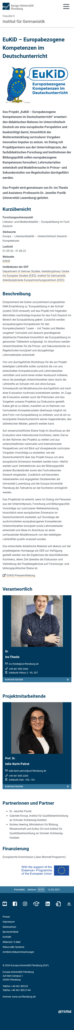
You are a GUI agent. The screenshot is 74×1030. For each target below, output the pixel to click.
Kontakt (7, 936)
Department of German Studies (21, 271)
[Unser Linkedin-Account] (47, 904)
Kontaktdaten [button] (14, 679)
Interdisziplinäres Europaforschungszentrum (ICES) (34, 280)
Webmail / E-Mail (11, 942)
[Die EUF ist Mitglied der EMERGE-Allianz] (69, 904)
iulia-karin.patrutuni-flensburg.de (27, 770)
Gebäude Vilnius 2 (18, 672)
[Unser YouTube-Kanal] (5, 904)
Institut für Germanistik (24, 21)
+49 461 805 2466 (18, 668)
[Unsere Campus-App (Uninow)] (36, 904)
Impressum (9, 921)
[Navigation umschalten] (66, 6)
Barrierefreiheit (10, 931)
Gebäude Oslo (16, 779)
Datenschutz (9, 926)
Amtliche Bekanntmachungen (18, 952)
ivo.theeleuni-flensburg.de (24, 663)
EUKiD (6, 261)
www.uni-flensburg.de (24, 996)
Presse (6, 916)
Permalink (19, 889)
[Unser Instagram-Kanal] (25, 904)
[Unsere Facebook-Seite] (15, 904)
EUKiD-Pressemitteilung (21, 575)
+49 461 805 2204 (18, 775)
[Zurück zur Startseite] (18, 6)
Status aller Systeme (13, 947)
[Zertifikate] (58, 904)
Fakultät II (9, 16)
